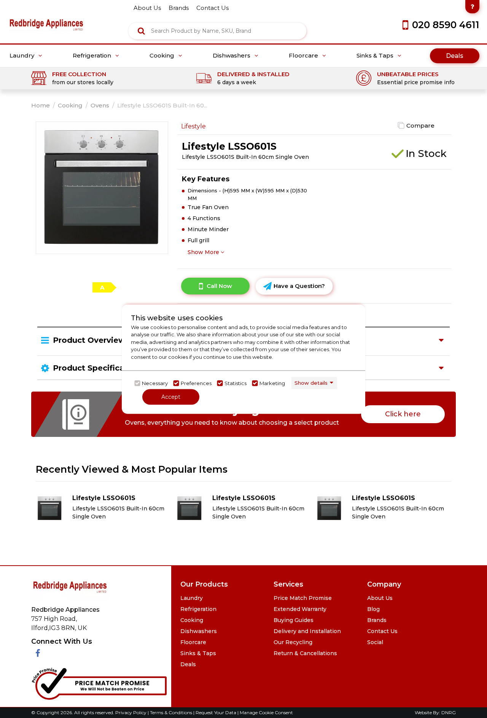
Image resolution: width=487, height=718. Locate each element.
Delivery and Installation (307, 631)
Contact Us (382, 631)
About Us (380, 598)
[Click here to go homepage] (46, 19)
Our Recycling (293, 642)
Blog (373, 609)
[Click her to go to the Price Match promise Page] (99, 682)
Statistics (235, 383)
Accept (170, 396)
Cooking (163, 55)
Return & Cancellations (305, 653)
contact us (212, 7)
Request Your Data (216, 712)
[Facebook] (38, 653)
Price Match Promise (303, 598)
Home (40, 105)
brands (179, 7)
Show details (311, 383)
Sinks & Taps (375, 55)
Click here (403, 414)
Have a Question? (299, 285)
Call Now (219, 285)
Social (375, 642)
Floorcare (304, 55)
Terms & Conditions (171, 712)
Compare (420, 125)
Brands (377, 620)
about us (147, 7)
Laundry (23, 55)
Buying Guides (294, 620)
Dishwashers (232, 55)
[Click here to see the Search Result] (141, 31)
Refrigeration (93, 55)
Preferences (196, 383)
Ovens (100, 105)
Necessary (155, 383)
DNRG (448, 712)
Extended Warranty (300, 609)
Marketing (272, 383)
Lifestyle (193, 126)
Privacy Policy (131, 712)
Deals (454, 55)
